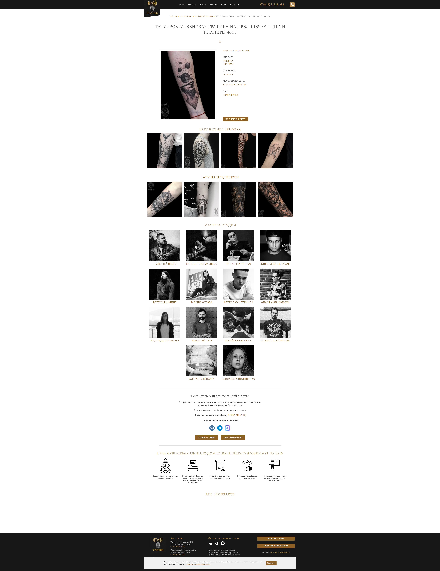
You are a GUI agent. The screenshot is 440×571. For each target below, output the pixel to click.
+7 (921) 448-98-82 (177, 555)
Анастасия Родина (275, 302)
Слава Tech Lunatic (275, 340)
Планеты (228, 64)
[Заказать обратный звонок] (292, 4)
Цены (223, 4)
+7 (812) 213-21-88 (272, 4)
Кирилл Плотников (275, 264)
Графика (228, 74)
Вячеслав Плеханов (238, 302)
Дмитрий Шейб (164, 264)
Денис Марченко (238, 264)
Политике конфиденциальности (198, 564)
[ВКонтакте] (210, 544)
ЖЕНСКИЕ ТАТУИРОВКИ (204, 16)
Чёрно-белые (230, 95)
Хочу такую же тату (235, 119)
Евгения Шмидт (165, 302)
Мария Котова (201, 302)
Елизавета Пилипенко (238, 379)
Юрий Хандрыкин (238, 340)
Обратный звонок (233, 438)
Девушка (228, 61)
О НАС (182, 4)
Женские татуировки (236, 50)
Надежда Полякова (164, 340)
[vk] (212, 428)
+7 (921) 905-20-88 (177, 547)
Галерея (192, 4)
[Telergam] (220, 428)
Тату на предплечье (235, 84)
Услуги (202, 4)
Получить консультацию (276, 546)
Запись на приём (206, 438)
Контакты (234, 4)
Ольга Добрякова (201, 379)
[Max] (227, 428)
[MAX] (223, 544)
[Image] (164, 151)
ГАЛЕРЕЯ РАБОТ (186, 16)
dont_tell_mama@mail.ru (280, 552)
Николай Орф (202, 340)
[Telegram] (217, 544)
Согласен (271, 563)
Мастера (214, 4)
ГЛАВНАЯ (173, 16)
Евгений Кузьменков (201, 264)
